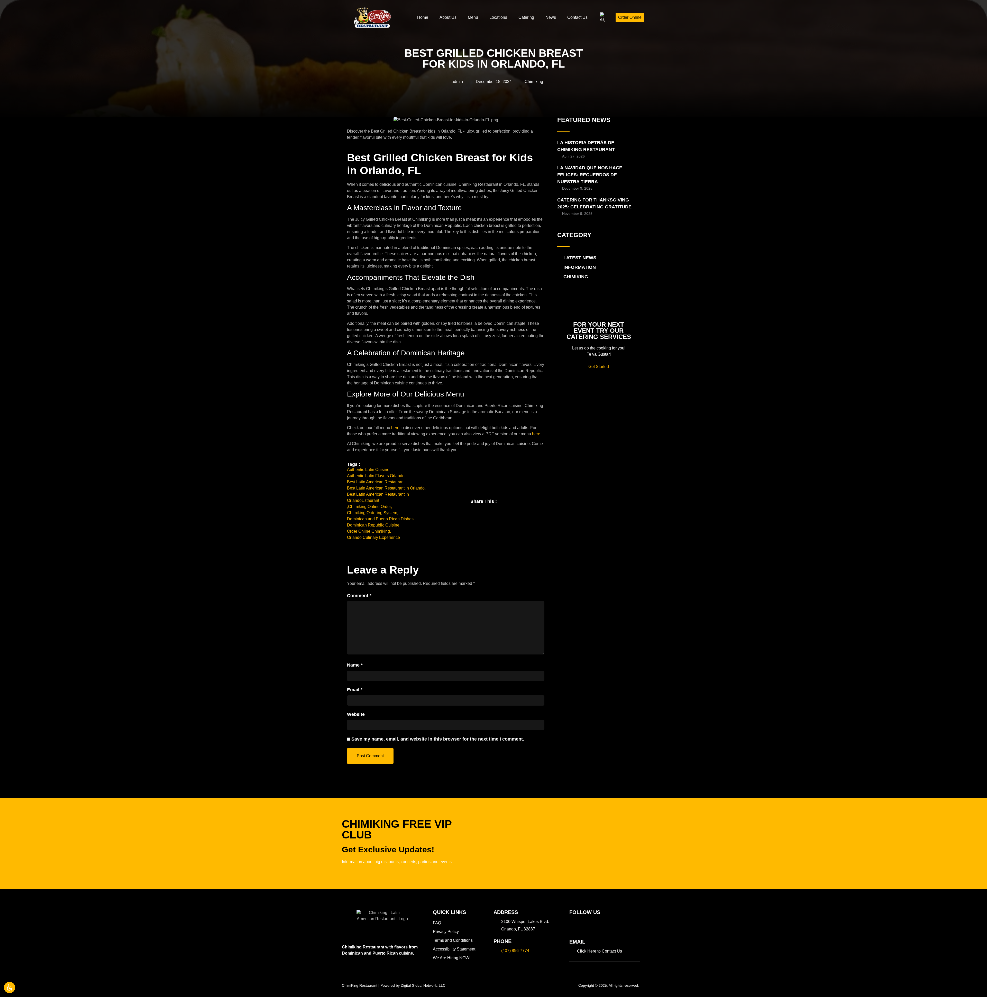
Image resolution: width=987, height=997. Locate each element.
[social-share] (506, 500)
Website (356, 714)
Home (422, 17)
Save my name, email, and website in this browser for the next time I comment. (437, 739)
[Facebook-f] (573, 925)
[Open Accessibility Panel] (9, 987)
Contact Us (577, 17)
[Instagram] (583, 925)
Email (354, 689)
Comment (359, 595)
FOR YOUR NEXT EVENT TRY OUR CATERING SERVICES (598, 330)
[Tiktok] (593, 925)
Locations (498, 17)
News (550, 17)
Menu (473, 17)
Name (355, 665)
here (395, 428)
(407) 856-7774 (515, 950)
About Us (448, 17)
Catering (526, 17)
